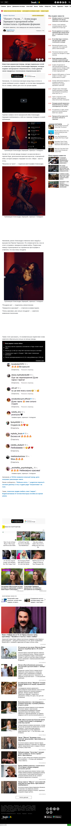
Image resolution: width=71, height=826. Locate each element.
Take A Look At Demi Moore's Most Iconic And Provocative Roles (9, 543)
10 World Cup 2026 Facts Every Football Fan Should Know (23, 543)
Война (41, 6)
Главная (3, 6)
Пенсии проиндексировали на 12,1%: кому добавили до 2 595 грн (24, 357)
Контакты (30, 813)
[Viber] (58, 2)
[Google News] (58, 809)
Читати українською (37, 15)
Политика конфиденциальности (8, 813)
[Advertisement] (23, 228)
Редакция (24, 813)
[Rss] (60, 2)
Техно (54, 6)
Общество (48, 6)
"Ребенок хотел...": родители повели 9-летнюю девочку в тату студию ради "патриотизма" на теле (23, 484)
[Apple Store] (48, 816)
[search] (69, 2)
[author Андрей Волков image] (4, 30)
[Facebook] (37, 60)
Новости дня (44, 11)
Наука (66, 6)
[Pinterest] (65, 2)
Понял (69, 824)
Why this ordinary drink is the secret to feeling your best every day (62, 132)
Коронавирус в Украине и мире (31, 11)
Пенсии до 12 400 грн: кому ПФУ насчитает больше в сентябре (23, 350)
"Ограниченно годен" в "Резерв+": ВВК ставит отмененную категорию (22, 354)
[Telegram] (55, 2)
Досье (9, 6)
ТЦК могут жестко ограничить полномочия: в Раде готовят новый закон (24, 347)
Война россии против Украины (12, 11)
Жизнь (36, 6)
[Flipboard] (63, 2)
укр (2, 2)
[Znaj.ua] (35, 2)
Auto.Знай (29, 6)
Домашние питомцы (18, 6)
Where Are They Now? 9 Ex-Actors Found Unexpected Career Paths (62, 150)
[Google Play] (57, 816)
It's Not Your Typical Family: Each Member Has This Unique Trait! (9, 562)
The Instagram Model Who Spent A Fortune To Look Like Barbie (24, 562)
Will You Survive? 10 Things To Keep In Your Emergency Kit (38, 562)
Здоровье (60, 6)
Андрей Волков (10, 30)
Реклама (19, 813)
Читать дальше (23, 797)
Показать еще (40, 360)
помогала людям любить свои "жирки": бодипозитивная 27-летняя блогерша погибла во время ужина (22, 494)
